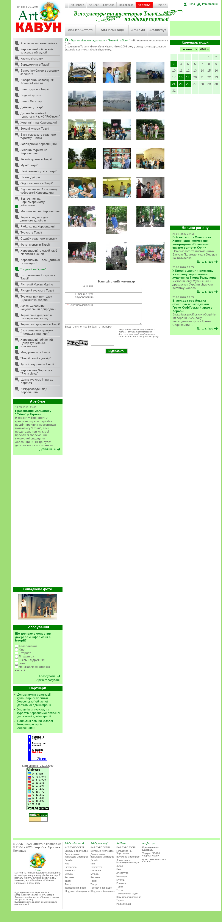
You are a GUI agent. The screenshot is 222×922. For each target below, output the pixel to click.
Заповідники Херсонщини (38, 144)
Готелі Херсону (31, 101)
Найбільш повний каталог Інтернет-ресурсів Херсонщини (35, 724)
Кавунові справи (31, 58)
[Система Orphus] (37, 759)
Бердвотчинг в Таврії (35, 64)
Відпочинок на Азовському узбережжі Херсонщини (39, 191)
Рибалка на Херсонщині (37, 226)
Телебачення (28, 646)
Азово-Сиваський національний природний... (39, 307)
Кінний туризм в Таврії (36, 159)
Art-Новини (77, 4)
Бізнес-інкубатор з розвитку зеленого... (39, 72)
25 (181, 84)
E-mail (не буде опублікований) (84, 296)
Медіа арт (70, 870)
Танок (68, 881)
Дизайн (68, 860)
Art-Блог (93, 4)
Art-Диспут (144, 4)
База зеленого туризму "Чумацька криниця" (36, 332)
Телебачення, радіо (75, 887)
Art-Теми (138, 30)
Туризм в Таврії (31, 232)
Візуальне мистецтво (76, 851)
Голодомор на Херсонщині (123, 852)
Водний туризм (31, 95)
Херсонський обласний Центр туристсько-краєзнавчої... (36, 343)
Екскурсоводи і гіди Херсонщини (33, 390)
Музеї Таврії (29, 165)
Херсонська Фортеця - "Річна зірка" (36, 371)
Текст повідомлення (80, 305)
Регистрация (210, 4)
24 (173, 84)
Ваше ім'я (88, 286)
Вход (192, 4)
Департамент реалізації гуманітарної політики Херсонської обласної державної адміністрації (34, 700)
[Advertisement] (38, 522)
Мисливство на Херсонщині (39, 211)
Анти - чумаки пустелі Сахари (154, 860)
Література (26, 656)
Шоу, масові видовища (77, 891)
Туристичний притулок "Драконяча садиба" (36, 298)
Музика (69, 874)
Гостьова (108, 4)
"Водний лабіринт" (33, 269)
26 (187, 84)
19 (187, 77)
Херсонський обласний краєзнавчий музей (36, 50)
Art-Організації (112, 30)
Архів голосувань (48, 680)
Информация (123, 904)
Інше (21, 663)
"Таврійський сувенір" (35, 358)
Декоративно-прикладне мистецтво (76, 855)
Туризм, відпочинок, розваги (88, 40)
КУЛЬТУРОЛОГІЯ (74, 847)
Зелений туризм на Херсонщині (33, 151)
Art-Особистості (80, 30)
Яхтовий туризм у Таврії (37, 290)
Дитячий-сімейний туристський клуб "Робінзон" (40, 114)
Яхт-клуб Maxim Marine (36, 284)
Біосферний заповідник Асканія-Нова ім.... (36, 81)
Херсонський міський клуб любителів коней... (38, 252)
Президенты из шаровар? (150, 848)
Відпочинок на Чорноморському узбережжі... (32, 202)
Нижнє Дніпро (30, 177)
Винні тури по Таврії (34, 89)
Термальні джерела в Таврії (40, 324)
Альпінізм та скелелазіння (38, 43)
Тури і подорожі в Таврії (37, 364)
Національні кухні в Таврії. (38, 171)
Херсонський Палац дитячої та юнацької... (40, 261)
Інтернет (24, 653)
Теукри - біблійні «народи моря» (151, 854)
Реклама (69, 877)
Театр (68, 884)
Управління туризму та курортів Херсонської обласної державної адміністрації (38, 713)
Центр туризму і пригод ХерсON (36, 381)
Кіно (21, 649)
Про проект (126, 4)
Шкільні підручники (31, 660)
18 (181, 77)
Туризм (120, 900)
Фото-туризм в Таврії (35, 244)
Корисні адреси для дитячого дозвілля (34, 218)
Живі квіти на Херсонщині (38, 122)
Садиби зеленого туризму (38, 238)
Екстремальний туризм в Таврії (37, 276)
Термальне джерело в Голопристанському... (36, 316)
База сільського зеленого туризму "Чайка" (38, 136)
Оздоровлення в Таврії (36, 183)
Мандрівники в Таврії (35, 352)
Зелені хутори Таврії (34, 128)
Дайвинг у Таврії (31, 107)
